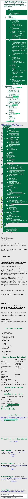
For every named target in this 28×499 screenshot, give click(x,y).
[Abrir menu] (0, 124)
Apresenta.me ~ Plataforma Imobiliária (12, 496)
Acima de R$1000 (14, 104)
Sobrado (11, 120)
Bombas (11, 106)
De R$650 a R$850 (14, 101)
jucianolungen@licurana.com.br (15, 478)
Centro (11, 109)
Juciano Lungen (7, 477)
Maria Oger (5, 490)
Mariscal (11, 110)
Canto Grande (13, 108)
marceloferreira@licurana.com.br (15, 465)
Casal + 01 (12, 88)
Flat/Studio (12, 119)
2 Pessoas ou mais (14, 90)
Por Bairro (9, 105)
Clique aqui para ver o (11, 420)
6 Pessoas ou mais (14, 95)
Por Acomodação (11, 87)
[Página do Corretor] (14, 441)
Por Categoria (10, 113)
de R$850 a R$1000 (14, 102)
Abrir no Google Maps (13, 405)
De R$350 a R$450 (14, 98)
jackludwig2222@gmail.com (10, 452)
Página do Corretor (22, 452)
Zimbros (11, 112)
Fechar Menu (10, 121)
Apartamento (13, 114)
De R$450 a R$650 (14, 99)
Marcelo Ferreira (7, 463)
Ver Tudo (19, 87)
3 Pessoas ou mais (14, 91)
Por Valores (9, 97)
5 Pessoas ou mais (14, 94)
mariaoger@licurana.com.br (7, 491)
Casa (10, 116)
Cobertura (12, 117)
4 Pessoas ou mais (14, 93)
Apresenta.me (5, 494)
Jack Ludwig (6, 450)
